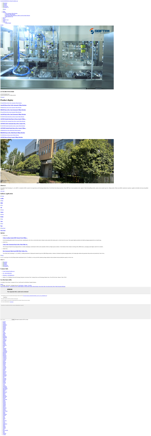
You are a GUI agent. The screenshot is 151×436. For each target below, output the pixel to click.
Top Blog (30, 285)
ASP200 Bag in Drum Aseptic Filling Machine (11, 137)
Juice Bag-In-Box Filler (50, 286)
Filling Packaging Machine (60, 286)
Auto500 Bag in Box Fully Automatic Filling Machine (13, 105)
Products (4, 12)
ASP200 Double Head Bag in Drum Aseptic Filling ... (13, 119)
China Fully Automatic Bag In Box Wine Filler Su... (15, 244)
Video (4, 20)
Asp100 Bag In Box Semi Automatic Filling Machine (13, 114)
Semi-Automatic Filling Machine (11, 13)
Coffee (2, 198)
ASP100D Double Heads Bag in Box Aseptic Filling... (13, 128)
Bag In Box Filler (42, 286)
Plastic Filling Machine (4, 286)
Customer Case (5, 19)
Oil (1, 207)
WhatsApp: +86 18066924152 (8, 275)
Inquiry (1, 284)
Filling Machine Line (9, 16)
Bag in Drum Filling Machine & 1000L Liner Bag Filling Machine (17, 15)
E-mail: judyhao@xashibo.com (9, 271)
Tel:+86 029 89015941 (4, 0)
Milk (1, 203)
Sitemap (25, 285)
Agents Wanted (8, 22)
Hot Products (21, 285)
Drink (1, 216)
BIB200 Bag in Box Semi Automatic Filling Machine (13, 109)
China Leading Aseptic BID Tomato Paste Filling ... (15, 237)
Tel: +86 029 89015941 (7, 273)
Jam (1, 221)
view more (2, 191)
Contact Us (5, 21)
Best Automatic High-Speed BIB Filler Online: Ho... (15, 251)
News (4, 18)
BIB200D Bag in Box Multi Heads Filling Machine (12, 132)
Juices (1, 212)
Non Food (2, 230)
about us (4, 17)
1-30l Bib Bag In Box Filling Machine (16, 286)
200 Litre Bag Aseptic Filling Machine (31, 286)
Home (4, 11)
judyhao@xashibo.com (13, 0)
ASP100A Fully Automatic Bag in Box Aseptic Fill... (13, 123)
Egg (1, 225)
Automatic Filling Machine (10, 14)
